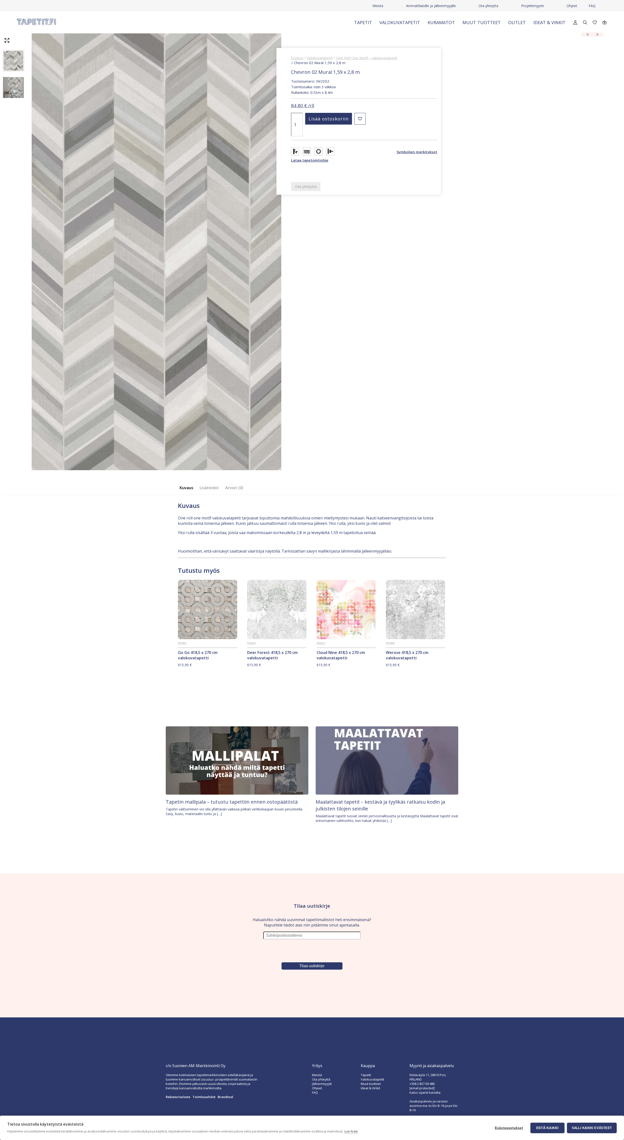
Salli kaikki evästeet (592, 1128)
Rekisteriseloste (178, 1097)
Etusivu (297, 57)
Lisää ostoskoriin (329, 119)
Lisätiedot (209, 487)
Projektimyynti (532, 5)
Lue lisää (351, 1131)
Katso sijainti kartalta (425, 1092)
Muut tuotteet (481, 22)
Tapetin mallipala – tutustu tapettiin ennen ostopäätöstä (232, 802)
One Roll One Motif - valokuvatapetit (366, 57)
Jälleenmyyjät (322, 1084)
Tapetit (363, 22)
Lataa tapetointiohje (309, 160)
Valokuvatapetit (400, 22)
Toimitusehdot (204, 1097)
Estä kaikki (547, 1128)
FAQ (592, 5)
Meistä (377, 5)
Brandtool (225, 1097)
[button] (360, 119)
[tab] (188, 488)
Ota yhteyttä (488, 5)
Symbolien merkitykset (417, 151)
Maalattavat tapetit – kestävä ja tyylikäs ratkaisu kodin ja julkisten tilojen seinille (380, 805)
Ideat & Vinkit (549, 22)
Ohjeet (571, 5)
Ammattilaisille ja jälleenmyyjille (431, 5)
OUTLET (517, 22)
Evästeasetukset (509, 1128)
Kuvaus (186, 487)
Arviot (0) (234, 487)
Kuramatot (441, 22)
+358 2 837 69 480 (422, 1084)
